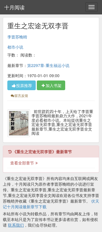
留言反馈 (21, 95)
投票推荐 (24, 85)
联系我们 (16, 225)
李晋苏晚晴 (17, 37)
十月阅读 (14, 7)
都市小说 (15, 47)
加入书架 (53, 85)
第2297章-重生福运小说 (48, 65)
